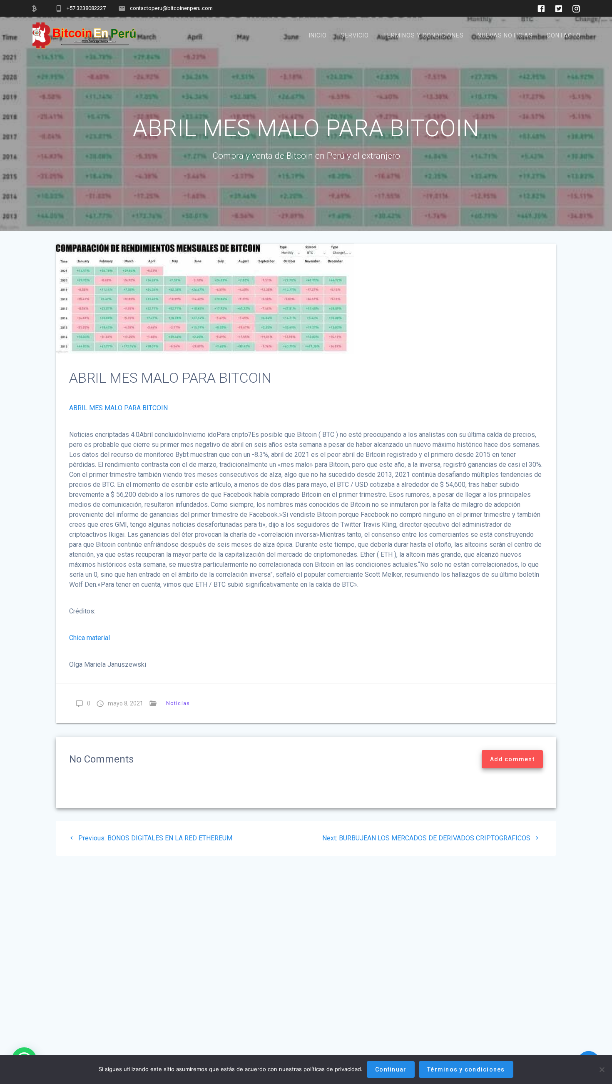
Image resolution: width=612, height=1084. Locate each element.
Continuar (390, 1069)
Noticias (178, 703)
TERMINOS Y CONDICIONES (423, 35)
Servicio (355, 35)
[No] (601, 1069)
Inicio (318, 35)
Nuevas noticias (505, 35)
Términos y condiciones (466, 1069)
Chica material (89, 638)
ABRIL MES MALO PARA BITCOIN (118, 408)
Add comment (512, 759)
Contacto (564, 35)
